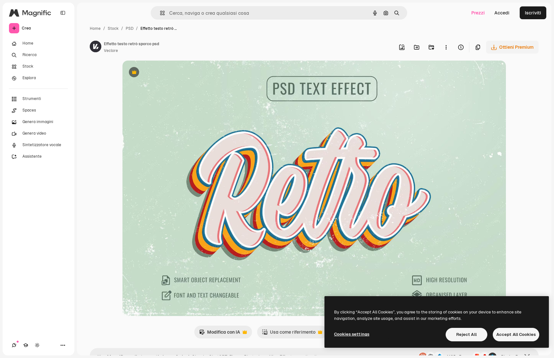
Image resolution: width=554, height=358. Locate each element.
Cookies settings (351, 334)
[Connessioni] (14, 345)
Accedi (501, 13)
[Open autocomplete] (160, 13)
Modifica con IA (219, 333)
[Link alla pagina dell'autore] (95, 47)
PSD (129, 28)
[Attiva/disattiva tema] (37, 345)
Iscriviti (533, 13)
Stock (113, 28)
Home (95, 28)
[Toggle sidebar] (63, 13)
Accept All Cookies (516, 334)
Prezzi (478, 13)
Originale (165, 73)
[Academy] (26, 345)
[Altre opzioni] (446, 47)
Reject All (466, 334)
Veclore (111, 50)
